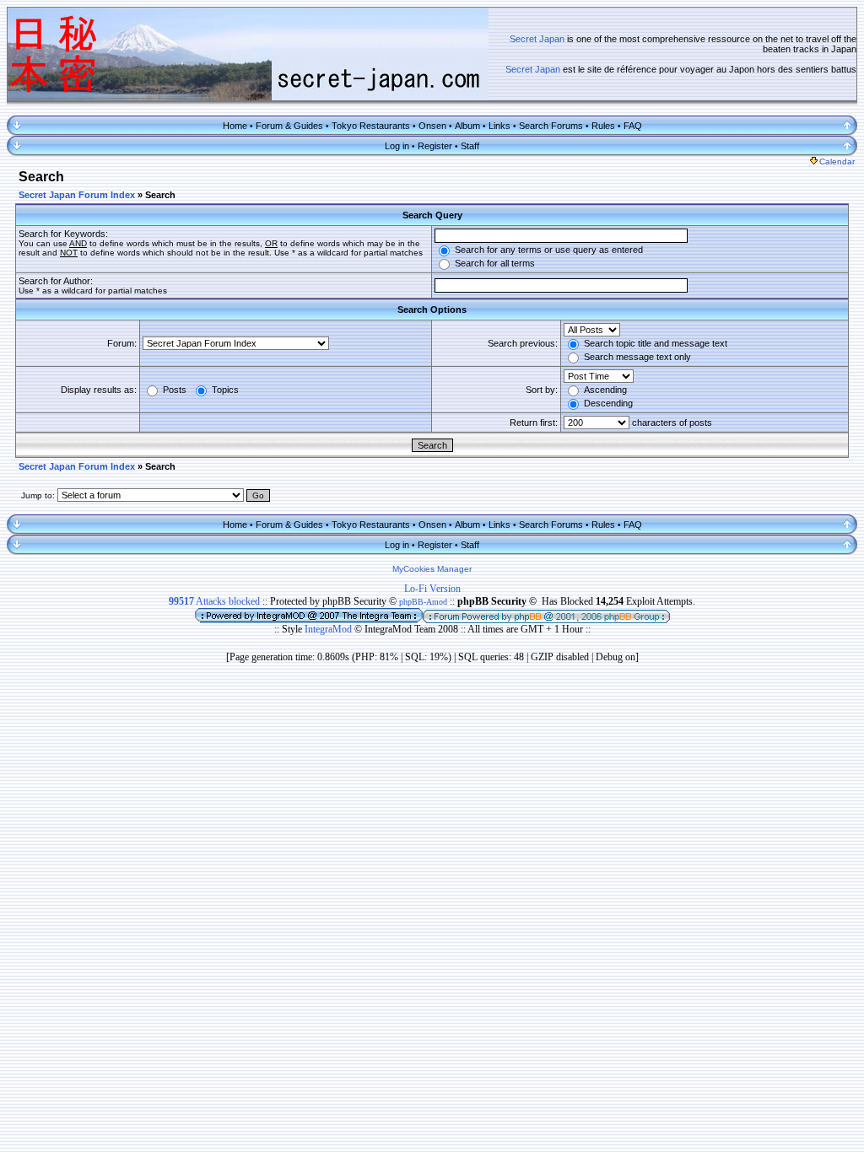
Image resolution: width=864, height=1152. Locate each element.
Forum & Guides (289, 126)
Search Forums (551, 126)
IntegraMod (329, 629)
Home (235, 126)
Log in (397, 146)
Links (499, 126)
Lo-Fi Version (432, 589)
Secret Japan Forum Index (77, 195)
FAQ (633, 126)
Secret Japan (537, 39)
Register (435, 146)
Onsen (432, 126)
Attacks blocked (214, 601)
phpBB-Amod (423, 601)
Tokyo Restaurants (371, 126)
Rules (603, 126)
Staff (470, 146)
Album (467, 126)
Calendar (837, 161)
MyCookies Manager (432, 568)
